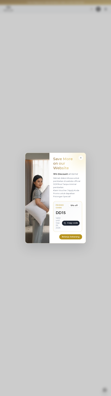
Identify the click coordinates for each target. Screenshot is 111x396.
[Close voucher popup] (80, 157)
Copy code (72, 223)
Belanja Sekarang (70, 237)
